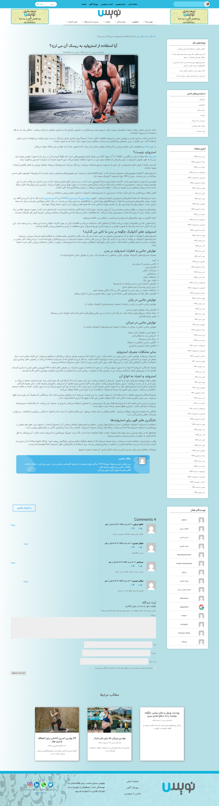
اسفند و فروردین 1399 (197, 482)
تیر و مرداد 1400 (199, 461)
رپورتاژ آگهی (93, 4)
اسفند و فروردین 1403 (197, 230)
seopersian (184, 607)
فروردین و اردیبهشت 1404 (196, 225)
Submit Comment (18, 673)
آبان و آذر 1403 (200, 251)
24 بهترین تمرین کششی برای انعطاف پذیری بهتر (57, 739)
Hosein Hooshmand (184, 563)
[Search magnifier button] (38, 4)
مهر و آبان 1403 (199, 256)
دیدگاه (153, 615)
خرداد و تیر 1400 (199, 466)
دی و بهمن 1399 (199, 492)
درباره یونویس (121, 4)
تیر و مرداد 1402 (199, 335)
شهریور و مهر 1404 (198, 204)
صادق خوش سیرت (184, 589)
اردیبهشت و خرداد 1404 (197, 219)
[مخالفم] (133, 528)
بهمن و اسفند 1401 (198, 361)
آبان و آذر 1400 (200, 440)
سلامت (107, 21)
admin (184, 520)
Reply (13, 525)
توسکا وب (37, 792)
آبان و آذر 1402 (200, 314)
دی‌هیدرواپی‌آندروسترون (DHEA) (76, 198)
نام (154, 644)
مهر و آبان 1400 (199, 445)
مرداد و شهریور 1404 (198, 209)
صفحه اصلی (133, 4)
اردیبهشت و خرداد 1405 (197, 172)
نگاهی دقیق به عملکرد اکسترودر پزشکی (191, 49)
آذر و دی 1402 (200, 309)
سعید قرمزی (184, 546)
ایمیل (153, 653)
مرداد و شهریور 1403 (198, 267)
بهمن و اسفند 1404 (198, 188)
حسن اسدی (184, 537)
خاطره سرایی (184, 528)
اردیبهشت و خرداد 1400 (197, 471)
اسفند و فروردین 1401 (197, 356)
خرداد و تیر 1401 (199, 403)
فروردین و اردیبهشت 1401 (196, 413)
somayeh (184, 624)
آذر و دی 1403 (200, 246)
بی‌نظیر (184, 572)
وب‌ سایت (152, 661)
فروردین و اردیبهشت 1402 (196, 350)
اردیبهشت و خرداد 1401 (197, 408)
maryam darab (184, 633)
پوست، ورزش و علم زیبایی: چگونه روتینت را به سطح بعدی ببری (162, 714)
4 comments (68, 52)
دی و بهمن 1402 (199, 303)
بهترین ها (149, 21)
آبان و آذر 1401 (200, 377)
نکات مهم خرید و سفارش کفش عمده (192, 71)
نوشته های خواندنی (198, 126)
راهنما (84, 4)
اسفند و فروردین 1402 (197, 293)
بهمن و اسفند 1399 (198, 487)
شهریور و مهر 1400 (198, 450)
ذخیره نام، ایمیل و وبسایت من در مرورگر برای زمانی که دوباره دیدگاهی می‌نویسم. (124, 668)
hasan (184, 615)
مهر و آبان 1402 (199, 319)
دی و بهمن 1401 (199, 366)
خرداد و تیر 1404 (199, 214)
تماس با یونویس (107, 4)
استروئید (152, 156)
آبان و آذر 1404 (200, 193)
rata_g (184, 641)
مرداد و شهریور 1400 (198, 455)
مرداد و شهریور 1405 (198, 162)
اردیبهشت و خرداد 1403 (197, 282)
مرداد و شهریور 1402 (198, 329)
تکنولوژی (135, 21)
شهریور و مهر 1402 (198, 324)
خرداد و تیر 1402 (199, 340)
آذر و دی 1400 (200, 434)
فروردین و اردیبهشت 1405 (196, 177)
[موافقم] (140, 528)
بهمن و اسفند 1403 (198, 235)
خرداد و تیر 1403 (199, 277)
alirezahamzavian (184, 554)
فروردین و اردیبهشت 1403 (196, 288)
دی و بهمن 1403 (199, 240)
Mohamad (184, 598)
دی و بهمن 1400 (199, 429)
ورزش (76, 52)
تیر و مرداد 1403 (199, 272)
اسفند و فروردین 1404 (197, 183)
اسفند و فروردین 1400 (197, 419)
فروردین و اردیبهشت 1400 (196, 476)
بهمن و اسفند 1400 (198, 424)
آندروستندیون (50, 198)
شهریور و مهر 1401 (198, 387)
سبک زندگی (121, 21)
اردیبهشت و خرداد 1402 (197, 345)
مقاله (147, 146)
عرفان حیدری (97, 52)
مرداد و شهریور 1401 (198, 393)
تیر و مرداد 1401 (199, 398)
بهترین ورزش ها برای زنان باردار (109, 738)
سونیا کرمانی (184, 581)
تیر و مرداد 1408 (199, 156)
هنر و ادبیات (72, 21)
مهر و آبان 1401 (199, 382)
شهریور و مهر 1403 (198, 261)
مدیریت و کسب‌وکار (91, 21)
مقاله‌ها (202, 99)
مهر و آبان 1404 (199, 198)
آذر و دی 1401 (200, 372)
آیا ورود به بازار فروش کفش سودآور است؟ (190, 76)
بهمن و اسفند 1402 (198, 298)
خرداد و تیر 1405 (199, 167)
